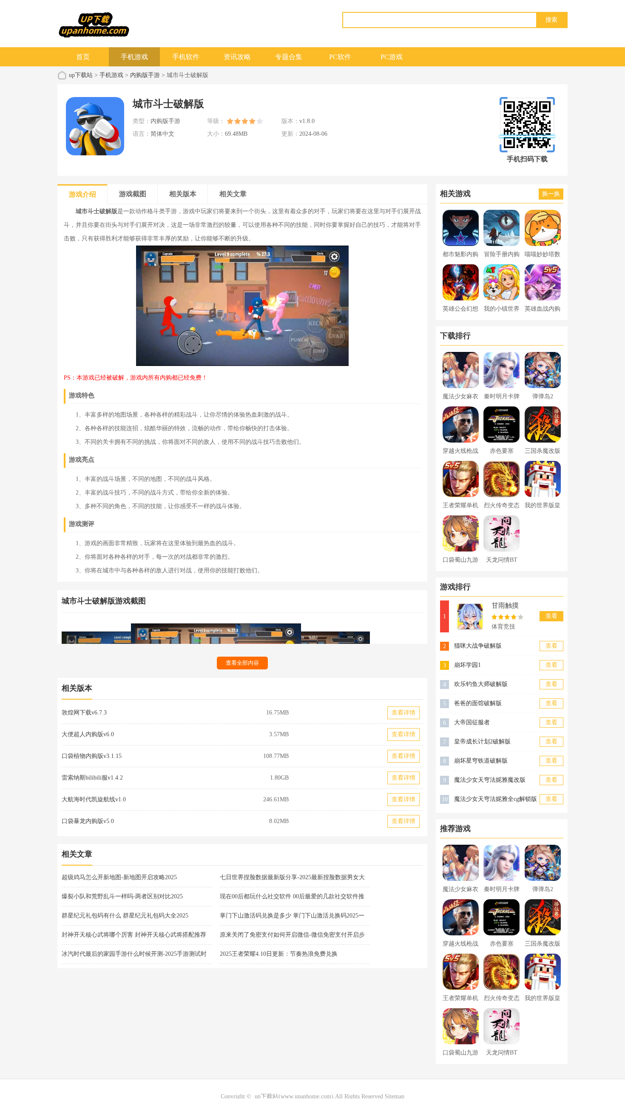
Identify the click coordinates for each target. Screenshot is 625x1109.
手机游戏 (134, 56)
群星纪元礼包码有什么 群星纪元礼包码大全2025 (125, 915)
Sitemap (394, 1096)
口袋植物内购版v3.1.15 (92, 756)
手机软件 (185, 56)
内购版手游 (145, 75)
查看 (551, 616)
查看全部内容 (242, 663)
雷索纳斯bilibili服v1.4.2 (92, 778)
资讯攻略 (237, 56)
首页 (83, 56)
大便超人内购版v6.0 (88, 734)
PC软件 (340, 56)
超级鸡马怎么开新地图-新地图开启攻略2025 (119, 877)
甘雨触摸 (505, 605)
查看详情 (403, 712)
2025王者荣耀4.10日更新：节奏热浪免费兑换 (279, 954)
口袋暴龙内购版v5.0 (88, 821)
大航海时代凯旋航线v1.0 (94, 799)
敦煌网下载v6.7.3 (84, 712)
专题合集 (288, 56)
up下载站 (81, 75)
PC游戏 (392, 56)
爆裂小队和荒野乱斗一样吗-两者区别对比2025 (122, 896)
